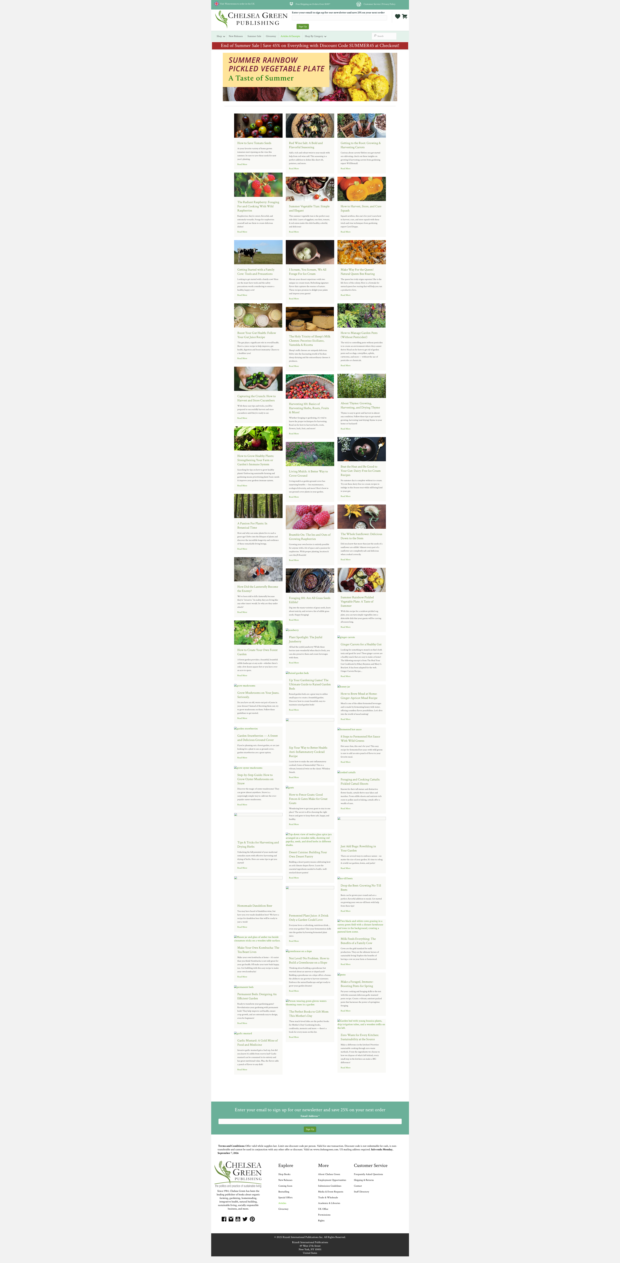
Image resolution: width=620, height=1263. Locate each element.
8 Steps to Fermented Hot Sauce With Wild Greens (360, 738)
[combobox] (384, 36)
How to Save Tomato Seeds (254, 143)
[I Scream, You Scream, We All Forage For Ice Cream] (310, 252)
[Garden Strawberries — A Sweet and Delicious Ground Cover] (246, 728)
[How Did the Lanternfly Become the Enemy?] (258, 569)
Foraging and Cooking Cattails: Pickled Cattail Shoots (360, 781)
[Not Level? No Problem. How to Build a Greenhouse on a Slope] (299, 951)
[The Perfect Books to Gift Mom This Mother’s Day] (310, 1002)
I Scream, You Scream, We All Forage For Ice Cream (307, 272)
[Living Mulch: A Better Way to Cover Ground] (310, 453)
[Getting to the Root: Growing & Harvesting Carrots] (361, 125)
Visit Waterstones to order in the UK (237, 3)
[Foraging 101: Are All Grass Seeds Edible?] (310, 580)
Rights (321, 1220)
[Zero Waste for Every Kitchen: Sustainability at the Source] (361, 1024)
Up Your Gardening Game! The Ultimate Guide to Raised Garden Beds (310, 684)
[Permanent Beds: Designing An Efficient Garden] (243, 987)
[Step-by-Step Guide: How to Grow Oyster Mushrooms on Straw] (248, 767)
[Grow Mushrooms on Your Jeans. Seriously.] (244, 685)
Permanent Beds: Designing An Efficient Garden (257, 996)
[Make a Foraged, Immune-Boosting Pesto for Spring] (341, 974)
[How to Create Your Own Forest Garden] (258, 632)
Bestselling (283, 1191)
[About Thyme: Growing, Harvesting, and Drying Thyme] (361, 385)
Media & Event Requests (331, 1191)
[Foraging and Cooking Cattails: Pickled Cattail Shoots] (346, 772)
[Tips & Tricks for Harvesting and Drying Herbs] (258, 825)
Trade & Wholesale (328, 1197)
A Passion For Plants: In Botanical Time (252, 525)
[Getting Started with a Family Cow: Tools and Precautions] (258, 252)
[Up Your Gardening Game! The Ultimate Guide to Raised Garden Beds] (297, 673)
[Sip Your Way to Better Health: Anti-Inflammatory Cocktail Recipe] (310, 730)
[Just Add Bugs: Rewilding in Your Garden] (361, 828)
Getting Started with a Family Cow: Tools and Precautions (255, 272)
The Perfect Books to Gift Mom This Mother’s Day (309, 1014)
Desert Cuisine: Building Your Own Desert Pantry (308, 854)
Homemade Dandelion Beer (254, 906)
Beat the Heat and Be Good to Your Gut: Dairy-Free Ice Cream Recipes (361, 470)
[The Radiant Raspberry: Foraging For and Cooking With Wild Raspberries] (258, 184)
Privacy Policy (388, 4)
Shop (219, 36)
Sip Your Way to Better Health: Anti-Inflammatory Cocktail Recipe (308, 752)
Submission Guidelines (329, 1186)
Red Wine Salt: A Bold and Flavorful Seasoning (306, 145)
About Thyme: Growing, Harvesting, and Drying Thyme (360, 405)
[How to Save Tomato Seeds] (258, 125)
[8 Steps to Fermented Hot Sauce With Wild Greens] (349, 729)
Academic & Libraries (329, 1203)
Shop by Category (314, 36)
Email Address (310, 1116)
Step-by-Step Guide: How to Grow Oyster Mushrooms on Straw (255, 779)
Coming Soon (285, 1186)
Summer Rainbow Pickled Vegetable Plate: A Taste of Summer (357, 601)
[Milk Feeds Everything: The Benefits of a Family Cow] (361, 926)
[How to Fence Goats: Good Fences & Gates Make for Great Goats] (290, 787)
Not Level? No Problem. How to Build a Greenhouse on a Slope (309, 960)
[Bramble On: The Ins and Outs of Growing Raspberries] (310, 517)
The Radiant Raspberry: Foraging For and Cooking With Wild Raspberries (258, 206)
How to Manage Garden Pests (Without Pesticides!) (359, 335)
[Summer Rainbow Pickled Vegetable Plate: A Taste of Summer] (361, 579)
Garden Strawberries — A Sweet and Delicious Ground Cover (257, 738)
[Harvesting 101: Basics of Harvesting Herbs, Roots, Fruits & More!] (310, 386)
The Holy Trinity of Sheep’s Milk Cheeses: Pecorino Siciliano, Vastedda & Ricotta (310, 340)
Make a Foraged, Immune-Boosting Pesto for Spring (357, 984)
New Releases (236, 36)
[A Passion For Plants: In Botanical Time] (258, 505)
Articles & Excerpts (290, 36)
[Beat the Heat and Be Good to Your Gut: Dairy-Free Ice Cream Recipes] (361, 449)
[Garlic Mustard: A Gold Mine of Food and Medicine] (243, 1033)
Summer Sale (254, 36)
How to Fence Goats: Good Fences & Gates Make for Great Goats (308, 799)
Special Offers (285, 1197)
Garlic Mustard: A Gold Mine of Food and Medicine (257, 1042)
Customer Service (372, 4)
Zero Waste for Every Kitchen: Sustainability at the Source (360, 1037)
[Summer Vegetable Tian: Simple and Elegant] (310, 188)
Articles (282, 1203)
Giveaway (271, 36)
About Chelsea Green (329, 1174)
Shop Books (284, 1174)
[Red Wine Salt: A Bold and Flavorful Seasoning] (310, 125)
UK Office (323, 1209)
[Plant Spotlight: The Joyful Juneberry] (292, 630)
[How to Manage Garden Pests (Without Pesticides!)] (361, 315)
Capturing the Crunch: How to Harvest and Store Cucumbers (256, 398)
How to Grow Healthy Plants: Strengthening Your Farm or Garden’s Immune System (255, 460)
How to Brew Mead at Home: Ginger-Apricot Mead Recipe (359, 696)
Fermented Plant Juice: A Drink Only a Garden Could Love (309, 917)
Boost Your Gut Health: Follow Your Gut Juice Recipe (256, 335)
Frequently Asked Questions (368, 1174)
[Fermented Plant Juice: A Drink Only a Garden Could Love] (310, 898)
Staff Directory (361, 1191)
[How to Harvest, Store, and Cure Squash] (361, 188)
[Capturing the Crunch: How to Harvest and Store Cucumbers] (258, 378)
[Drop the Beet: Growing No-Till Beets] (345, 878)
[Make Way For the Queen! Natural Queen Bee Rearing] (361, 252)
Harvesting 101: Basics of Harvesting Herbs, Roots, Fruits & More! (309, 408)
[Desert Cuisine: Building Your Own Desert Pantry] (310, 839)
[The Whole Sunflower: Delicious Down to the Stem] (361, 516)
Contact (358, 1186)
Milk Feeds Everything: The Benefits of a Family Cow (358, 941)
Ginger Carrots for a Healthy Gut (361, 644)
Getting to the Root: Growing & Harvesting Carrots (361, 145)
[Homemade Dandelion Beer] (258, 888)
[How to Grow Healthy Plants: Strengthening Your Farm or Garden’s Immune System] (258, 438)
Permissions (324, 1215)
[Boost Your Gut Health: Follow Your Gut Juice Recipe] (258, 315)
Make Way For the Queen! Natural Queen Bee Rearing (358, 272)
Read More (242, 164)
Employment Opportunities (332, 1180)
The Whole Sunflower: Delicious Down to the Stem (361, 536)
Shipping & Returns (364, 1180)
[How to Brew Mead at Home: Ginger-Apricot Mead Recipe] (343, 686)
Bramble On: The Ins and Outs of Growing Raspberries (310, 537)
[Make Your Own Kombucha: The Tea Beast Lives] (258, 938)
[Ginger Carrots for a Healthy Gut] (346, 637)
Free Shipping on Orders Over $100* (313, 4)
